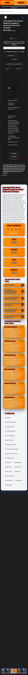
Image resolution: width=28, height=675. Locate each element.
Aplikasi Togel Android (10, 422)
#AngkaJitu (17, 471)
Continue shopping (14, 159)
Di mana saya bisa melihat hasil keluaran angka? (12, 316)
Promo (3, 672)
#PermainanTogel (9, 476)
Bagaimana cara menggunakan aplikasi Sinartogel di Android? (10, 291)
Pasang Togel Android (10, 444)
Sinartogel (7, 417)
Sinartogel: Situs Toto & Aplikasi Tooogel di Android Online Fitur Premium (14, 7)
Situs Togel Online (9, 426)
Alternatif (19, 672)
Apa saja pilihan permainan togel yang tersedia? (11, 310)
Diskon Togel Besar (10, 435)
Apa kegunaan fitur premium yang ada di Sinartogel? (11, 298)
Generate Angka (14, 233)
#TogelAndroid (17, 462)
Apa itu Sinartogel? (9, 285)
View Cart (14, 153)
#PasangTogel (8, 485)
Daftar (13, 672)
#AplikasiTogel (8, 480)
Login (8, 672)
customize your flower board (14, 64)
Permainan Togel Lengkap (11, 449)
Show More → (4, 175)
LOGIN (7, 3)
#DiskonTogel (8, 471)
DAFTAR (21, 3)
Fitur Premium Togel (10, 431)
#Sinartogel (8, 462)
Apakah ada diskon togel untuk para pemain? (12, 304)
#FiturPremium (18, 467)
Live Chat (24, 672)
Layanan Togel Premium (11, 453)
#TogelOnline (8, 467)
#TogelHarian (18, 480)
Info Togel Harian (9, 458)
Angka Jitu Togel (9, 440)
